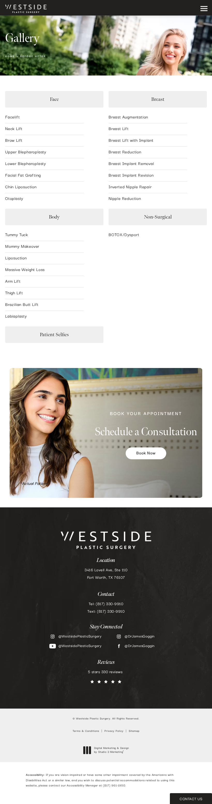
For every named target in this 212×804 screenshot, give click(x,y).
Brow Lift (13, 140)
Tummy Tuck (16, 235)
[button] (203, 9)
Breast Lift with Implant (131, 140)
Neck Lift (13, 129)
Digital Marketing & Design (111, 750)
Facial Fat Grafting (23, 175)
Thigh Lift (14, 293)
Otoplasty (14, 199)
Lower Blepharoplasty (25, 164)
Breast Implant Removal (131, 164)
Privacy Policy (114, 731)
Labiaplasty (16, 316)
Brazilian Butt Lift (22, 305)
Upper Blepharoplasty (25, 152)
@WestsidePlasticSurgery (80, 636)
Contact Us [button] (191, 799)
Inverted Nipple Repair (130, 187)
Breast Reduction (125, 152)
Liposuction (16, 258)
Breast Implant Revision (131, 175)
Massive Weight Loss (25, 270)
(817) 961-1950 (114, 785)
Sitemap (134, 731)
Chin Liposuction (21, 187)
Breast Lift (119, 129)
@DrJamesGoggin (140, 636)
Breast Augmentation (128, 117)
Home (10, 56)
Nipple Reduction (125, 199)
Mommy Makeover (22, 246)
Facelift (12, 117)
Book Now (145, 453)
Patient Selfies (54, 335)
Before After (33, 56)
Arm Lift (12, 281)
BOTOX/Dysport (124, 235)
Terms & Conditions (86, 731)
